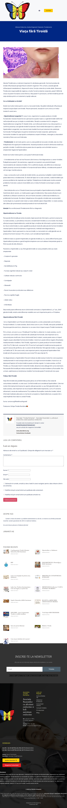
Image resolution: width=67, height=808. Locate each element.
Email (5, 475)
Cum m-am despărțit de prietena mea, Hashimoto (20, 576)
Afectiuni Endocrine (20, 27)
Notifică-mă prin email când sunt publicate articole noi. (23, 495)
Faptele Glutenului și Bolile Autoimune (21, 600)
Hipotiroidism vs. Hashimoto (49, 550)
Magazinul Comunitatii (11, 765)
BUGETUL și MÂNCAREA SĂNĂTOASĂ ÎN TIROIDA (50, 601)
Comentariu (7, 455)
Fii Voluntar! (40, 710)
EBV (12, 562)
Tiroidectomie (48, 27)
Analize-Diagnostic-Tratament (35, 27)
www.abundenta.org (22, 431)
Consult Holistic (41, 708)
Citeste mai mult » (14, 553)
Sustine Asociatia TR (11, 760)
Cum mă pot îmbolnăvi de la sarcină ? (20, 639)
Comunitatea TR (40, 696)
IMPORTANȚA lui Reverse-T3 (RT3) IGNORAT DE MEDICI (52, 587)
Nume (5, 470)
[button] (39, 10)
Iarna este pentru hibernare (17, 626)
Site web (6, 479)
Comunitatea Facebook (23, 433)
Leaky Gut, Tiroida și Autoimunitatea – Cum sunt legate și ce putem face (21, 587)
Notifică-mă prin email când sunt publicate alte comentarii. (24, 490)
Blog (37, 712)
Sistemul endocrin (39, 700)
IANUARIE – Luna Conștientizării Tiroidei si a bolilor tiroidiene (20, 613)
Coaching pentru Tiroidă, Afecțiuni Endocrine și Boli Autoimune (20, 551)
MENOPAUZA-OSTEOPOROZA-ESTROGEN (52, 576)
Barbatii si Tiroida (46, 626)
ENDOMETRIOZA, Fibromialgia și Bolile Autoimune (51, 563)
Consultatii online (39, 704)
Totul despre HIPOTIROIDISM (50, 612)
